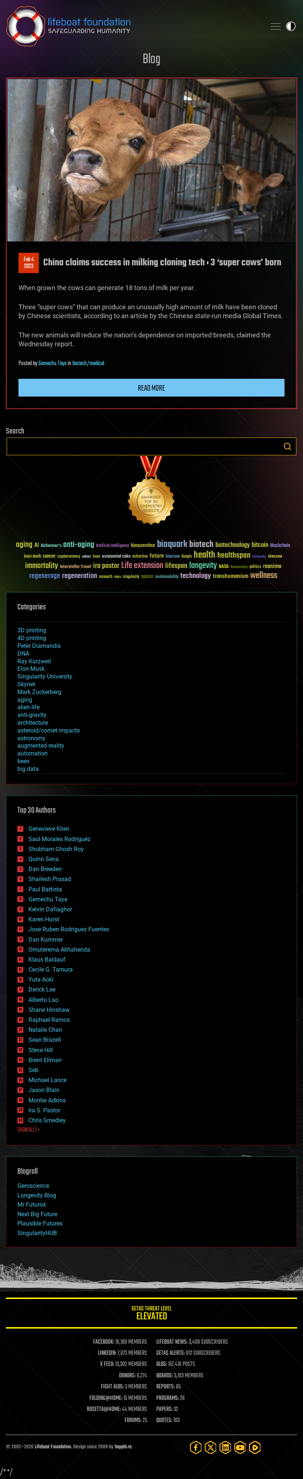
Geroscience (33, 1185)
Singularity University (44, 676)
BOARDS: (164, 1376)
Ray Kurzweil (34, 661)
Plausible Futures (39, 1223)
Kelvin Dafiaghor (50, 909)
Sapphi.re (123, 1447)
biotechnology (232, 545)
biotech (201, 545)
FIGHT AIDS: (112, 1387)
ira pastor (106, 566)
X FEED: (107, 1364)
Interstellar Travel (75, 567)
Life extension (142, 566)
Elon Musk (31, 668)
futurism (173, 557)
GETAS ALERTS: (170, 1353)
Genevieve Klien (48, 828)
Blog (151, 59)
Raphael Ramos (49, 1019)
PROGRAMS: (167, 1398)
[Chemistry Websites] (151, 492)
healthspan (234, 555)
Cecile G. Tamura (50, 969)
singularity (131, 577)
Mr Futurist (31, 1204)
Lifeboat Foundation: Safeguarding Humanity (133, 26)
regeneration (79, 576)
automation (32, 753)
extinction (140, 556)
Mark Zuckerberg (39, 692)
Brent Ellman (45, 1060)
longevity (203, 566)
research (105, 577)
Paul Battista (45, 889)
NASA (224, 567)
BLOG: (161, 1364)
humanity (259, 557)
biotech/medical (88, 363)
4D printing (31, 638)
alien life (28, 707)
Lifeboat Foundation (53, 1447)
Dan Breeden (45, 869)
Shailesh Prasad (49, 879)
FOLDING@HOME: (105, 1398)
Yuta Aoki (41, 979)
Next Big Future (37, 1214)
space (147, 576)
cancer (49, 557)
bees (23, 761)
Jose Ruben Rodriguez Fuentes (68, 929)
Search (287, 446)
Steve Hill (40, 1050)
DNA (23, 653)
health (204, 555)
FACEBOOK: (103, 1342)
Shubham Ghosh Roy (56, 849)
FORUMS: (133, 1420)
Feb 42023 (29, 263)
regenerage (44, 576)
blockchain (280, 546)
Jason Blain (43, 1090)
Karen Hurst (43, 919)
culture (86, 557)
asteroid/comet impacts (48, 730)
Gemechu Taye (52, 363)
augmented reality (40, 745)
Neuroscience (239, 567)
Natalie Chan (45, 1029)
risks (117, 577)
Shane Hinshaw (48, 1009)
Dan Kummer (45, 939)
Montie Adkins (47, 1100)
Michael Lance (47, 1080)
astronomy (31, 738)
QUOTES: (164, 1420)
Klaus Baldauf (46, 959)
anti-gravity (32, 714)
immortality (41, 565)
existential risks (116, 557)
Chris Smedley (47, 1120)
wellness (263, 576)
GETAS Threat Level (151, 1314)
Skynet (26, 684)
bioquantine (143, 545)
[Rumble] (255, 1447)
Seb (33, 1070)
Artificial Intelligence (112, 546)
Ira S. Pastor (44, 1110)
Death (96, 557)
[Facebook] (196, 1447)
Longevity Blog (36, 1195)
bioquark (172, 544)
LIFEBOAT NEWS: (172, 1342)
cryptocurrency (68, 556)
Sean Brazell (44, 1039)
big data (28, 768)
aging (24, 545)
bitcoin (260, 545)
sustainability (166, 577)
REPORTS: (165, 1387)
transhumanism (230, 576)
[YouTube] (240, 1447)
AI (36, 545)
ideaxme (275, 557)
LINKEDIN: (107, 1353)
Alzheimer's (51, 546)
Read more (151, 388)
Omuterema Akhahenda (59, 949)
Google (186, 556)
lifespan (176, 566)
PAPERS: (164, 1409)
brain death (32, 556)
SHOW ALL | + (28, 1130)
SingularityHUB (37, 1233)
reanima (272, 566)
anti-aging (78, 545)
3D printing (31, 630)
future (157, 556)
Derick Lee (41, 989)
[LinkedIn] (225, 1447)
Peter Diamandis (39, 645)
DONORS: (127, 1376)
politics (255, 567)
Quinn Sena (43, 859)
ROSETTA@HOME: (104, 1409)
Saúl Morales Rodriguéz (59, 839)
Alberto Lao (43, 999)
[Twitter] (211, 1447)
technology (195, 576)
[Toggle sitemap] (275, 26)
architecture (32, 722)
